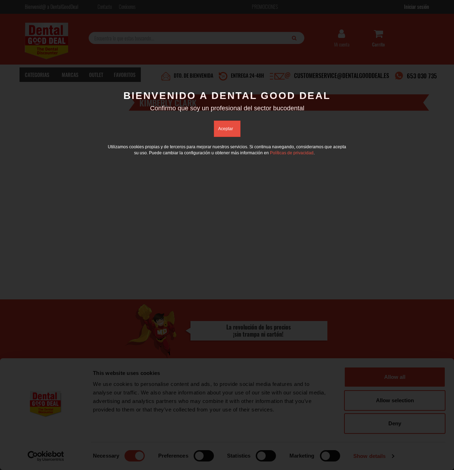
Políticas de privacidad (292, 152)
